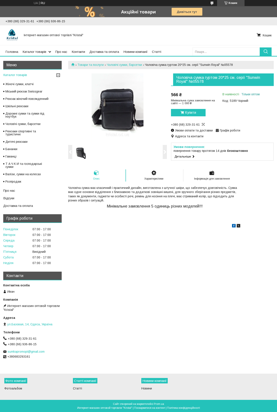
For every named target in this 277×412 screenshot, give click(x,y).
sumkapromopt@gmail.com (26, 351)
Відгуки (8, 198)
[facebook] (234, 226)
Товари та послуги (90, 65)
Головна (11, 52)
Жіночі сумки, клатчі (19, 84)
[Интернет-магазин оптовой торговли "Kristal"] (11, 35)
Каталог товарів (34, 52)
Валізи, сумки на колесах (23, 174)
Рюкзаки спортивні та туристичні (20, 133)
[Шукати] (266, 51)
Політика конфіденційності (183, 407)
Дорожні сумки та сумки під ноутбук (24, 115)
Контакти (78, 52)
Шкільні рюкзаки (16, 106)
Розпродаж (13, 181)
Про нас (61, 52)
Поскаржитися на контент (149, 407)
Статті (156, 52)
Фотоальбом (13, 388)
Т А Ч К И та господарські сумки (23, 165)
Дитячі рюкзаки (16, 141)
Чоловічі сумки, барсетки (124, 65)
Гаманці (10, 156)
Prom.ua (159, 404)
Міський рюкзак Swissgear (23, 91)
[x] (238, 226)
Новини (146, 388)
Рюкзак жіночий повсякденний (26, 99)
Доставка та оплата (104, 52)
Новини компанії (135, 52)
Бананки (11, 149)
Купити (190, 112)
